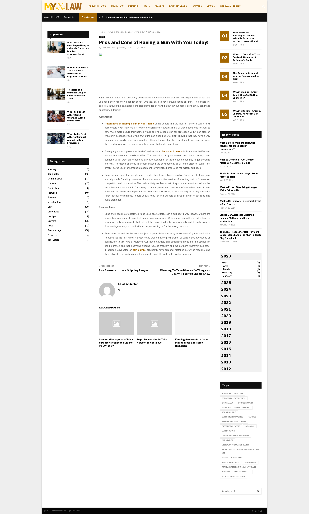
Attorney (51, 169)
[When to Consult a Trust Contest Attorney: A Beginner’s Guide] (56, 72)
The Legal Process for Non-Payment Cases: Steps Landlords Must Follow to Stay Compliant (241, 235)
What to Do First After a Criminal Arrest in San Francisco (76, 138)
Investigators (178, 6)
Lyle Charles (227, 440)
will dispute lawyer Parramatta (236, 472)
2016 (226, 342)
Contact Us (69, 17)
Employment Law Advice (232, 417)
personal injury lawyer (232, 458)
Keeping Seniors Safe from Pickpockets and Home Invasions (191, 342)
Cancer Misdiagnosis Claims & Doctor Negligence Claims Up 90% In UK (116, 342)
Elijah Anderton (108, 48)
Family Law (117, 6)
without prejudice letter (233, 476)
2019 (226, 322)
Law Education (228, 431)
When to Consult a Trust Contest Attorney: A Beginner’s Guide (77, 72)
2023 (226, 296)
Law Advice (53, 211)
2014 (226, 355)
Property (52, 235)
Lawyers (197, 6)
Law (145, 6)
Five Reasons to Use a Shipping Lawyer (124, 270)
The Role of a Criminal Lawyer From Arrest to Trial (76, 94)
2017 (226, 335)
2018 (226, 329)
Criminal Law (227, 403)
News (210, 6)
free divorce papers (231, 426)
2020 (226, 315)
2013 (226, 362)
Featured (52, 193)
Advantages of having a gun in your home (129, 123)
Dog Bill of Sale (229, 412)
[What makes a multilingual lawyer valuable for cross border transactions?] (56, 47)
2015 (226, 349)
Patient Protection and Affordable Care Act (240, 451)
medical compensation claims (235, 445)
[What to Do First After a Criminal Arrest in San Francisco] (56, 138)
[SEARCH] (258, 491)
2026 (226, 256)
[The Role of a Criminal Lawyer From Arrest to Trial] (56, 94)
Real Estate (53, 240)
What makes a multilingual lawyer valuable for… (130, 17)
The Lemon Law (250, 462)
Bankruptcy (53, 174)
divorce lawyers (245, 403)
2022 (226, 302)
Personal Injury (230, 6)
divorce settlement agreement (236, 407)
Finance (133, 6)
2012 (226, 369)
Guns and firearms (172, 151)
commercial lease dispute (233, 398)
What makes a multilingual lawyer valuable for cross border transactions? (78, 48)
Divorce (159, 6)
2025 (226, 282)
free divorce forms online (234, 421)
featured (252, 417)
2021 (226, 309)
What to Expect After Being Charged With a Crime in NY (76, 116)
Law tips (51, 216)
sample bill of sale (230, 462)
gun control (140, 249)
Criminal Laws (97, 6)
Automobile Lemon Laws (232, 394)
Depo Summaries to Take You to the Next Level (152, 341)
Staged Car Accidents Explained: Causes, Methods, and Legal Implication (237, 218)
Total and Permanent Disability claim (239, 467)
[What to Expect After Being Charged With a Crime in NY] (56, 116)
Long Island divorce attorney (235, 435)
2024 (226, 289)
